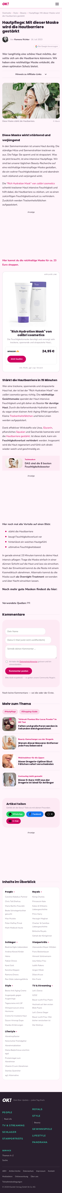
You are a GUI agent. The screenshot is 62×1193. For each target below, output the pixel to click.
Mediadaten (7, 1176)
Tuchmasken (30, 459)
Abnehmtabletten (13, 1045)
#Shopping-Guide (29, 711)
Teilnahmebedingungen (12, 1182)
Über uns (34, 1176)
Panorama (39, 1142)
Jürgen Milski (38, 970)
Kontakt (51, 1171)
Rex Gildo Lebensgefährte (16, 979)
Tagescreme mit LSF (13, 1003)
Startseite (6, 13)
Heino (7, 956)
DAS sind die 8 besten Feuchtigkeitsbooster (38, 465)
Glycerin (47, 427)
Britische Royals (39, 931)
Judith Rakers (38, 965)
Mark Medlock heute (14, 927)
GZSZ (34, 995)
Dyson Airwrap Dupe (14, 1020)
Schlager (10, 942)
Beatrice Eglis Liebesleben (16, 947)
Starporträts (39, 942)
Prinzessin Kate (39, 901)
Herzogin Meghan (40, 918)
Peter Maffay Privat (13, 923)
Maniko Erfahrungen (14, 1025)
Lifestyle (10, 1031)
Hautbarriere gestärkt (18, 436)
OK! (5, 4)
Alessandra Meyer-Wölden (44, 947)
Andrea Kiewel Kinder (14, 951)
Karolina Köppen (12, 970)
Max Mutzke (10, 918)
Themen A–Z (8, 1155)
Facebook (37, 814)
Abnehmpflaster (12, 1036)
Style (15, 13)
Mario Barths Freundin (15, 906)
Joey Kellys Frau (39, 960)
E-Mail (15, 821)
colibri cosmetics (46, 183)
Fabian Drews (11, 960)
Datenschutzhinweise (28, 661)
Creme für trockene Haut (16, 1015)
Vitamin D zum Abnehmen (16, 1066)
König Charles (38, 896)
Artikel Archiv (14, 1171)
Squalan (20, 432)
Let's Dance (37, 990)
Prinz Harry (37, 914)
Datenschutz (28, 1171)
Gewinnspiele (42, 1129)
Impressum (40, 1171)
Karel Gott (9, 965)
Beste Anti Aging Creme (15, 990)
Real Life (8, 1119)
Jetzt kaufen (16, 359)
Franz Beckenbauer (40, 951)
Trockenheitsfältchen (21, 416)
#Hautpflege (10, 711)
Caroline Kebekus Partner (16, 896)
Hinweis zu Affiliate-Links (28, 74)
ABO (4, 1171)
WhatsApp (17, 814)
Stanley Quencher (13, 1070)
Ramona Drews (12, 974)
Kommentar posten (18, 670)
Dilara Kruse (37, 974)
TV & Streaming (41, 985)
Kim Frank (36, 979)
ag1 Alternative (12, 1075)
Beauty (23, 13)
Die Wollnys (37, 1025)
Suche (5, 1160)
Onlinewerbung (21, 1176)
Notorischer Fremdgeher (16, 1041)
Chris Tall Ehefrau (13, 901)
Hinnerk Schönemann (41, 956)
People (9, 891)
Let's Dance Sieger (40, 1012)
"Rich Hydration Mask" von (22, 183)
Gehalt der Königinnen (42, 935)
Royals (36, 891)
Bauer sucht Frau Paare (42, 999)
